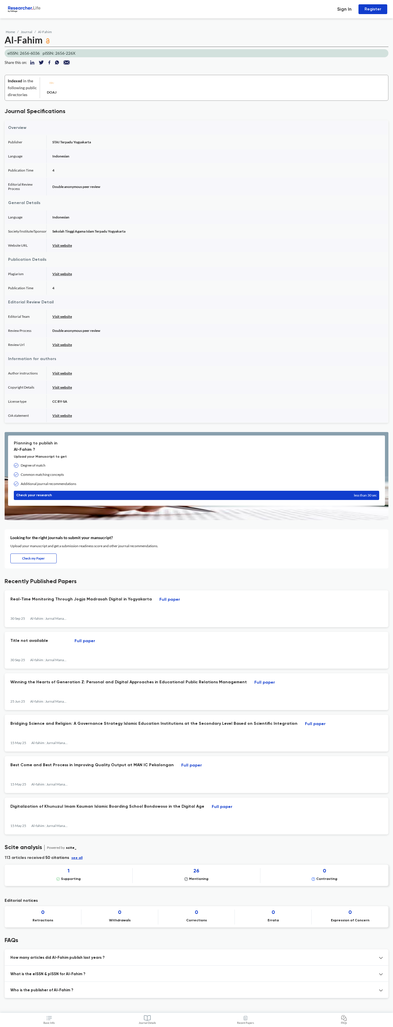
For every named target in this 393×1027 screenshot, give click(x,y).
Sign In (344, 9)
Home (10, 32)
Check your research (196, 495)
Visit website (62, 245)
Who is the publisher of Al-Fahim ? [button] (41, 990)
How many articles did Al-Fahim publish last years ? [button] (57, 958)
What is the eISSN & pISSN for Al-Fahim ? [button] (47, 974)
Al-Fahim (45, 32)
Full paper (169, 600)
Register (373, 9)
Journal (26, 32)
